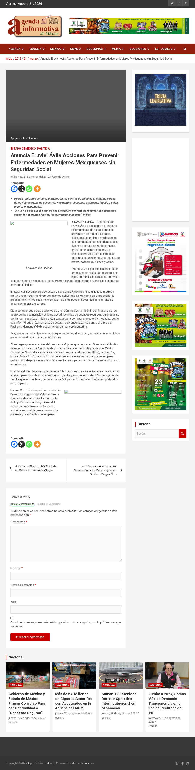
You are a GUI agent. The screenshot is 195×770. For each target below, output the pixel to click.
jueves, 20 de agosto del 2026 (26, 718)
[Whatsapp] (29, 188)
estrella (13, 722)
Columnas (94, 49)
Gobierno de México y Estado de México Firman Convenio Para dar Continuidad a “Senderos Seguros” (27, 703)
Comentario (18, 522)
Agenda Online (61, 176)
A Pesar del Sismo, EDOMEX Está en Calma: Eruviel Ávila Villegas (36, 468)
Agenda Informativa (40, 763)
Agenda (15, 49)
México (55, 49)
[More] (37, 188)
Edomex (35, 49)
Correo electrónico (23, 585)
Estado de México (23, 148)
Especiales (164, 49)
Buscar (182, 433)
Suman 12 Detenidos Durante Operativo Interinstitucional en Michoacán (119, 701)
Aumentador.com (83, 763)
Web (13, 601)
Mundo (75, 49)
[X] (21, 188)
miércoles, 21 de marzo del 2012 (30, 176)
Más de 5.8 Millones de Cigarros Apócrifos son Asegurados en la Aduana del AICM (73, 701)
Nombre (16, 568)
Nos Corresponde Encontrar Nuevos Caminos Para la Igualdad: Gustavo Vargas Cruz (95, 470)
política (43, 148)
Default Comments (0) (22, 503)
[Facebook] (14, 188)
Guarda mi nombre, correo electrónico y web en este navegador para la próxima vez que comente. (65, 624)
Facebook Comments (49, 503)
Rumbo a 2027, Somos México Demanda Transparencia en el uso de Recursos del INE (167, 703)
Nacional (16, 657)
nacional (16, 685)
